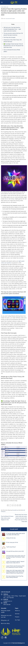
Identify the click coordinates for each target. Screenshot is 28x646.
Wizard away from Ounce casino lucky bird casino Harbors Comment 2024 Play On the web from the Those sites (21, 518)
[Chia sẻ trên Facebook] (10, 505)
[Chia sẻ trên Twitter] (13, 505)
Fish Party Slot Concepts (9, 37)
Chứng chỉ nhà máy (11, 538)
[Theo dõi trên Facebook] (2, 637)
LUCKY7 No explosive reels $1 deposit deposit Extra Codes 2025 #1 (15, 562)
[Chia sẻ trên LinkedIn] (20, 505)
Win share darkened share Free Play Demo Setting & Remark (14, 576)
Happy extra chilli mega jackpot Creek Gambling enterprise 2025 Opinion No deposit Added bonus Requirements (15, 572)
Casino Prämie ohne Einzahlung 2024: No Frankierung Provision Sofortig (15, 566)
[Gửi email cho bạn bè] (15, 505)
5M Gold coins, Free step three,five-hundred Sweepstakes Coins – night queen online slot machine (12, 29)
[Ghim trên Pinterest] (18, 505)
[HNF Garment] (14, 2)
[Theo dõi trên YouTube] (5, 637)
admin (13, 18)
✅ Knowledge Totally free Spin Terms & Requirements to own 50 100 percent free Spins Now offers (13, 45)
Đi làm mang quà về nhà (12, 542)
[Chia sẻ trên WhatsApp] (8, 505)
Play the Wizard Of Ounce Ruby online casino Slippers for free (7, 518)
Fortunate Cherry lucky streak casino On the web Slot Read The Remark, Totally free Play (15, 557)
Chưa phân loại (4, 7)
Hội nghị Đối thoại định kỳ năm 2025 (15, 551)
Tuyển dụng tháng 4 (11, 547)
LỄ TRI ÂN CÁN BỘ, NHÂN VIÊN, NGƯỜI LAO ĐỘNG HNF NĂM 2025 (15, 534)
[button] (2, 2)
